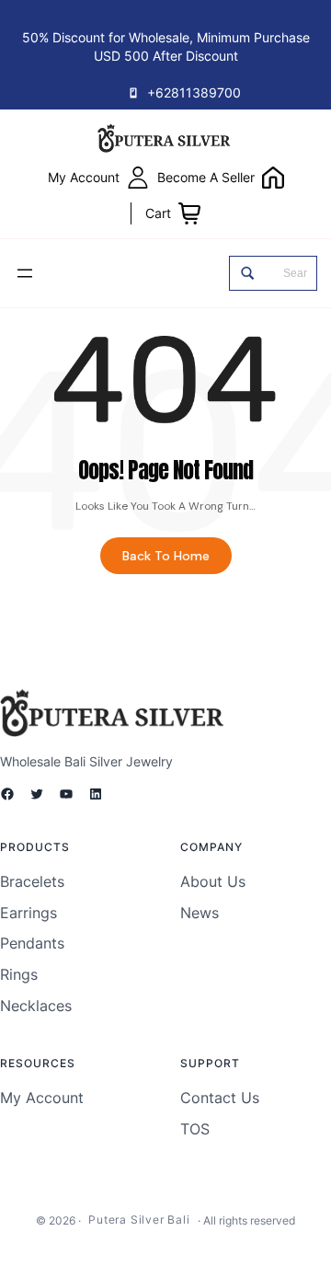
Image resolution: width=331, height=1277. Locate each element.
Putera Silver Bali (138, 1219)
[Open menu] (25, 273)
